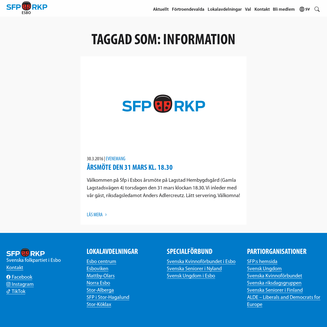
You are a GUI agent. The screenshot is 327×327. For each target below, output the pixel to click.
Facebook (22, 277)
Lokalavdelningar (225, 9)
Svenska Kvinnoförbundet (274, 276)
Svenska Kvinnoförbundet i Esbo (201, 261)
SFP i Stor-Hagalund (108, 297)
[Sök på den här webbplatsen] (317, 8)
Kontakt (262, 9)
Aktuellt (161, 9)
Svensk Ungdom (264, 269)
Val (248, 9)
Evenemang (115, 159)
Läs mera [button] (95, 215)
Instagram (23, 284)
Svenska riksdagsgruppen (274, 283)
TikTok (18, 291)
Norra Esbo (98, 283)
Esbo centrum (101, 261)
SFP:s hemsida (262, 261)
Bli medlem (284, 9)
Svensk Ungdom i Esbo (191, 276)
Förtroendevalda (188, 9)
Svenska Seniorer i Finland (275, 290)
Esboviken (97, 269)
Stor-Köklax (99, 304)
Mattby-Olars (101, 276)
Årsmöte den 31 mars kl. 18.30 (130, 168)
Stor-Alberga (100, 290)
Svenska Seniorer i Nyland (194, 269)
